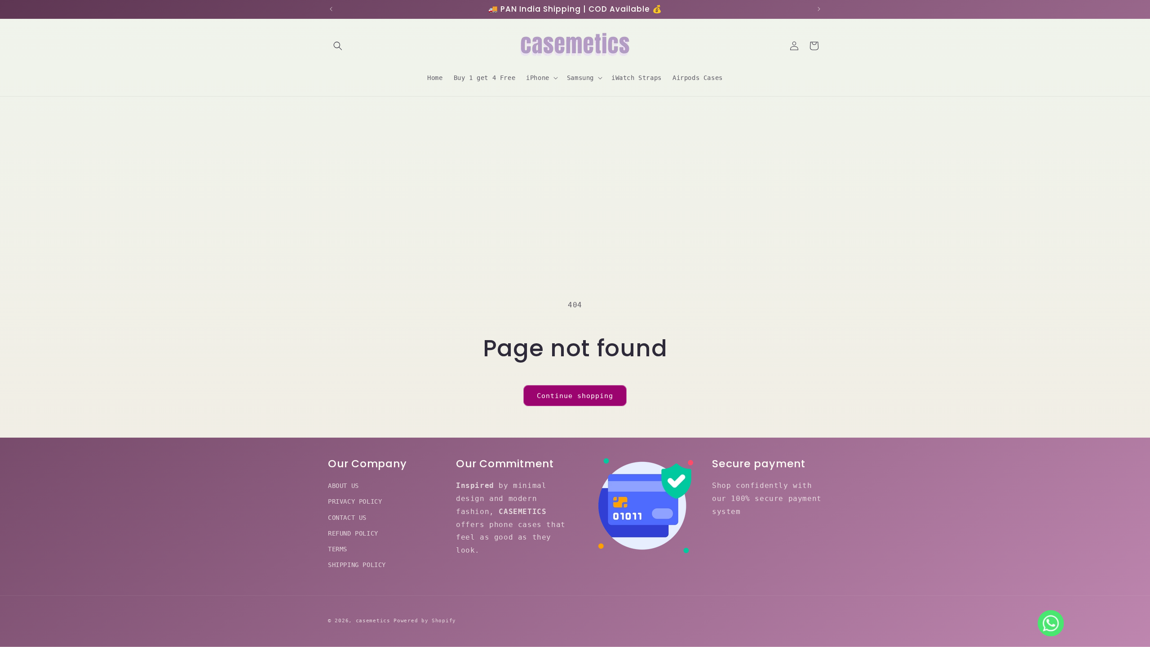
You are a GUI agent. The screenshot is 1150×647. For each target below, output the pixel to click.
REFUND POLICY (353, 533)
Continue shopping (575, 396)
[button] (338, 46)
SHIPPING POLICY (357, 564)
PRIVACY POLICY (355, 501)
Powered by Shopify (425, 621)
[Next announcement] (819, 9)
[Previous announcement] (331, 9)
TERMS (337, 549)
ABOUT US (343, 485)
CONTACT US (347, 517)
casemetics (373, 621)
